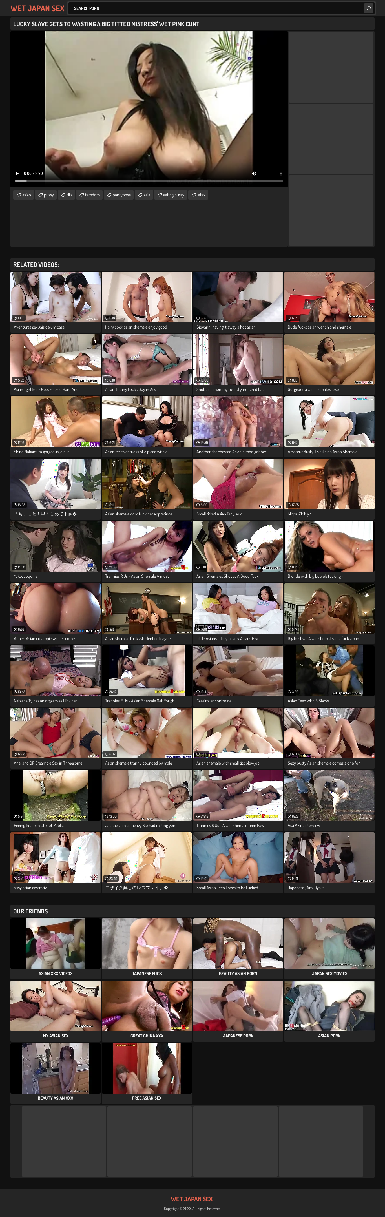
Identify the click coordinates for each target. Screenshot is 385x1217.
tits (69, 195)
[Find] (368, 8)
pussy (49, 195)
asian (26, 195)
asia (147, 195)
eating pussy (173, 195)
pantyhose (122, 195)
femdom (92, 195)
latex (201, 195)
